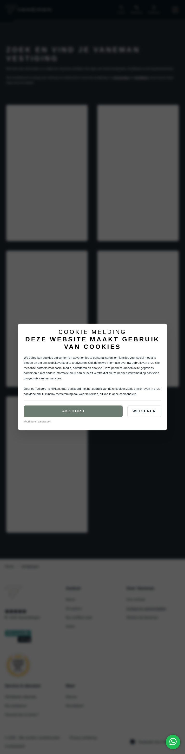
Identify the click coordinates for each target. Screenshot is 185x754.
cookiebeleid (32, 394)
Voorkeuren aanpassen (37, 421)
